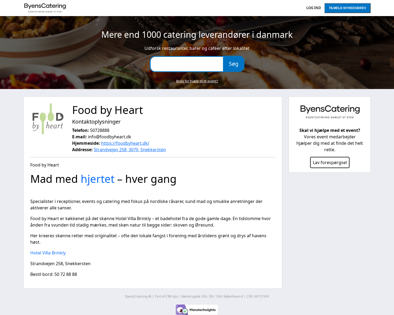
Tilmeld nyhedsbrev (347, 8)
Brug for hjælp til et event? (197, 81)
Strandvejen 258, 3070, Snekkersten (130, 150)
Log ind (313, 7)
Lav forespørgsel (330, 162)
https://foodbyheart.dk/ (125, 143)
